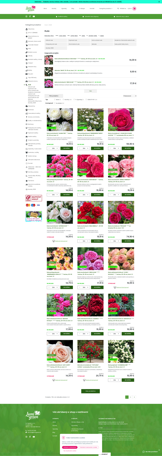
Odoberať (105, 454)
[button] (159, 450)
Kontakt (55, 436)
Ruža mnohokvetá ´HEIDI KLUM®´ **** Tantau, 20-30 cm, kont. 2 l (74, 82)
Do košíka (67, 148)
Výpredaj (63, 8)
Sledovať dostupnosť (61, 241)
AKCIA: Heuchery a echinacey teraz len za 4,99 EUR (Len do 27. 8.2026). (100, 2)
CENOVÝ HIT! (92, 99)
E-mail (100, 428)
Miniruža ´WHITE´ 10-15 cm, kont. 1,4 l (66, 70)
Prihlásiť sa (123, 8)
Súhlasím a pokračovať (70, 447)
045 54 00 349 (32, 430)
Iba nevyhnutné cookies (70, 450)
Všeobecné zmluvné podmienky (77, 430)
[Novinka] (121, 122)
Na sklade (60, 103)
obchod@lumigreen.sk (34, 432)
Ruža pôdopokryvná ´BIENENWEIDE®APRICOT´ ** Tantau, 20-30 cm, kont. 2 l (59, 274)
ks (54, 148)
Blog (54, 432)
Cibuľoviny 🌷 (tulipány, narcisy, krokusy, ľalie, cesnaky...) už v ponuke (56, 2)
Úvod (46, 25)
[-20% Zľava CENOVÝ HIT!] (60, 215)
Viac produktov (90, 391)
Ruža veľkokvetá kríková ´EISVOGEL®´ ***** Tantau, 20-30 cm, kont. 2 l (76, 59)
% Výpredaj (79, 99)
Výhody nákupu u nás (77, 422)
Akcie (45, 8)
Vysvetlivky (74, 425)
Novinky (54, 8)
